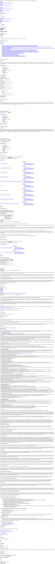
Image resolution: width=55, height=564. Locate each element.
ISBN (1, 89)
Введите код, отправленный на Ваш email (6, 555)
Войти (4, 563)
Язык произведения (3, 78)
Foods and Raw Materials (3, 172)
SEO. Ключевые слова (3, 264)
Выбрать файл (10, 157)
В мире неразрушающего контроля (5, 194)
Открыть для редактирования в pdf (29, 164)
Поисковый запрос (3, 95)
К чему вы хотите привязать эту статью (6, 210)
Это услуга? (2, 268)
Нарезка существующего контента (5, 158)
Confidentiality (2, 290)
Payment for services (7, 10)
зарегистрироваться (32, 235)
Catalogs (1, 2)
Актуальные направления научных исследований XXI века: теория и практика (11, 181)
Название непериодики (3, 263)
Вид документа (2, 83)
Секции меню (2, 214)
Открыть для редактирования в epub (29, 168)
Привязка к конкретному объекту (5, 211)
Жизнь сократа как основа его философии (6, 247)
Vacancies (1, 289)
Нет (1, 269)
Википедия (4, 69)
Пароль (1, 562)
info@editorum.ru (4, 316)
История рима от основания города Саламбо (6, 252)
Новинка (4, 91)
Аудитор (1, 185)
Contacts (1, 291)
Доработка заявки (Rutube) (4, 534)
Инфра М (4, 71)
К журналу (11, 259)
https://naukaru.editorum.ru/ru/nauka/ (5, 331)
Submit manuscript (2, 13)
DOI (1, 85)
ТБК (3, 92)
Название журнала (3, 87)
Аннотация (2, 86)
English (3, 16)
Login (16, 294)
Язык (1, 212)
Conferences (10, 18)
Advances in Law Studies (3, 163)
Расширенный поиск (3, 75)
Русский (3, 24)
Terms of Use (34, 0)
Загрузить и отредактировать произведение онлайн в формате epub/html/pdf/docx (11, 156)
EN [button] (0, 14)
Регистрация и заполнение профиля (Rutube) (6, 531)
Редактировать (24, 161)
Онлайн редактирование (27, 163)
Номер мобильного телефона (4, 548)
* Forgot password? (20, 294)
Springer (4, 73)
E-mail (1, 551)
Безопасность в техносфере (4, 190)
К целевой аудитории (6, 259)
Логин (1, 561)
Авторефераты (5, 116)
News (1, 3)
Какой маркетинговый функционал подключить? (7, 221)
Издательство (2, 81)
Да (2, 269)
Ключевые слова (2, 80)
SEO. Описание (2, 219)
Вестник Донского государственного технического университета (9, 203)
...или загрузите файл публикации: (5, 139)
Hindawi (4, 120)
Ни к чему (2, 259)
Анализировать (5, 123)
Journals (1, 18)
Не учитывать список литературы (6, 141)
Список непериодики (3, 244)
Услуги (28, 235)
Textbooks (7, 18)
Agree (1, 1)
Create (3, 293)
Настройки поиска (3, 65)
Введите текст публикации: (4, 138)
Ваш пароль (2, 552)
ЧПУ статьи (2, 213)
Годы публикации (2, 76)
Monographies (4, 18)
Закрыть (2, 123)
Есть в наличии (5, 90)
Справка (1, 127)
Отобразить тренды (4, 96)
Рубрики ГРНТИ (2, 82)
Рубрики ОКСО (2, 88)
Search (1, 11)
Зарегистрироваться (5, 557)
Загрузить (9, 112)
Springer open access (5, 72)
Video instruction (2, 10)
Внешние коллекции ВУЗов (7, 70)
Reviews (1, 5)
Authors (1, 4)
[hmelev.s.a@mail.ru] (2, 29)
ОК (8, 556)
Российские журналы (6, 68)
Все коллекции (5, 67)
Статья (1, 222)
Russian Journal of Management (4, 176)
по (3, 77)
